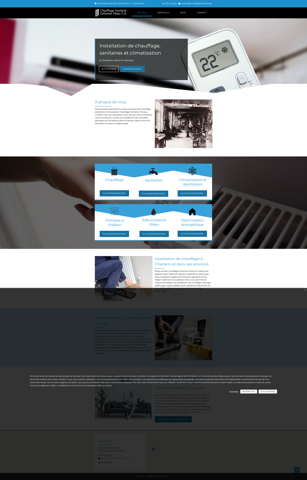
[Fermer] (305, 290)
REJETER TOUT (248, 391)
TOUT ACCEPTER (268, 391)
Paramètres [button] (233, 391)
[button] (163, 12)
